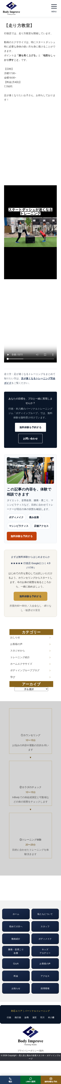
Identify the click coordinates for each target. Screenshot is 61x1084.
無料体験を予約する (30, 427)
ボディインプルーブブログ (25, 670)
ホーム (16, 913)
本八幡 (51, 1017)
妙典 (27, 1017)
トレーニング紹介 (20, 657)
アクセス (45, 975)
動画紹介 (16, 938)
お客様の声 (16, 644)
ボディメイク (16, 517)
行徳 (9, 1017)
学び (12, 676)
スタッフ (45, 926)
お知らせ (16, 988)
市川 (42, 1017)
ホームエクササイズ (21, 663)
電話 (10, 1081)
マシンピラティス (18, 525)
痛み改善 (34, 517)
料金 (16, 975)
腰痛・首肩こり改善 (16, 951)
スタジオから (17, 650)
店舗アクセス (41, 525)
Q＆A (16, 963)
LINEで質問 (30, 1081)
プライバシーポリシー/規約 (31, 1050)
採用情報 (45, 988)
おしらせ (15, 637)
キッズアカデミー (45, 951)
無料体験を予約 (51, 1081)
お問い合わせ (30, 438)
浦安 (34, 1017)
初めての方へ (15, 926)
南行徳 (18, 1017)
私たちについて (45, 913)
